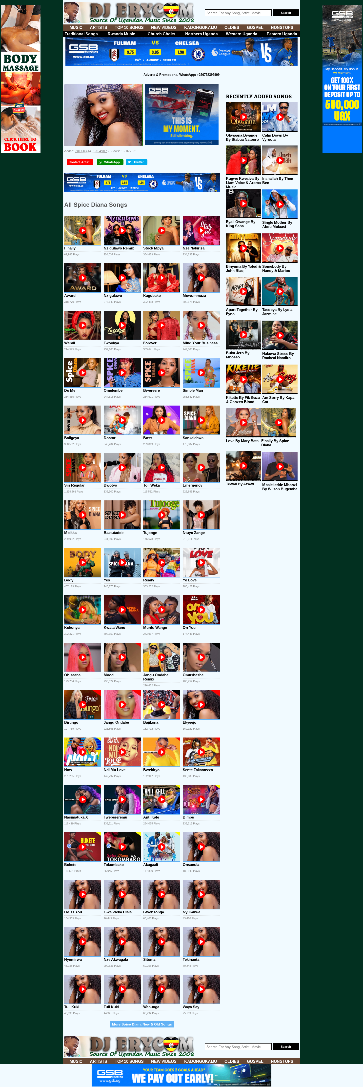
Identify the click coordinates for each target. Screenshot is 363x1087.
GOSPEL (255, 27)
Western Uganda (241, 34)
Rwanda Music (121, 34)
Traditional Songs (81, 34)
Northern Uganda (201, 34)
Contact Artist (79, 162)
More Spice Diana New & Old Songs (142, 1024)
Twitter (139, 162)
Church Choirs (161, 34)
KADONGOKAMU (200, 27)
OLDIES (231, 27)
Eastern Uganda (282, 34)
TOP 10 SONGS (129, 27)
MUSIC (76, 27)
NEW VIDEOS (164, 27)
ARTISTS (98, 27)
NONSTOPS (282, 27)
